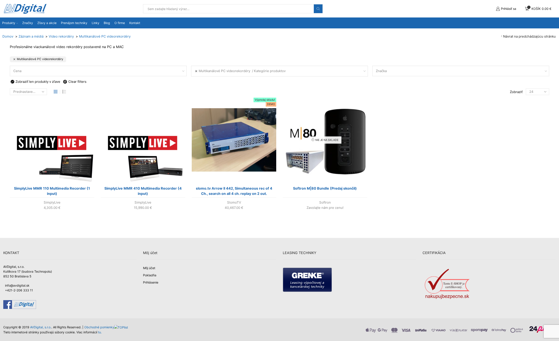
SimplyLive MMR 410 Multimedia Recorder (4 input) (143, 191)
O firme (119, 23)
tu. (100, 332)
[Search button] (318, 8)
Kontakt (134, 23)
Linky (95, 23)
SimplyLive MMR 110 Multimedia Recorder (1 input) (52, 191)
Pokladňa (149, 275)
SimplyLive (52, 202)
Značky (27, 23)
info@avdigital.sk (17, 285)
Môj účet (149, 268)
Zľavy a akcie (47, 23)
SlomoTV (234, 202)
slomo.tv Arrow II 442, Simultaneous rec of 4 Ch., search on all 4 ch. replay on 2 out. (234, 191)
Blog (107, 23)
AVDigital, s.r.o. (40, 327)
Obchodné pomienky (99, 327)
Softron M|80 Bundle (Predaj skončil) (325, 188)
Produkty (8, 23)
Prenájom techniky (74, 23)
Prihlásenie (150, 282)
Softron (325, 202)
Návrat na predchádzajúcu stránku (529, 36)
